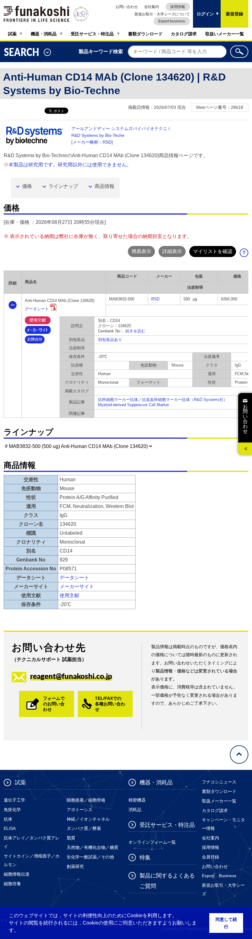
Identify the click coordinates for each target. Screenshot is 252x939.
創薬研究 (75, 866)
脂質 (71, 837)
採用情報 (177, 7)
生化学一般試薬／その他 (90, 856)
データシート (37, 309)
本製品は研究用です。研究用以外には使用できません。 (70, 164)
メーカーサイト (77, 586)
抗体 (8, 819)
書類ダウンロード (145, 33)
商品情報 (104, 186)
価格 (27, 186)
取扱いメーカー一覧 (224, 33)
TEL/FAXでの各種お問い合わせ (110, 704)
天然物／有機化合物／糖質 (92, 847)
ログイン (203, 8)
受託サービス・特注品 (92, 33)
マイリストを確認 (212, 251)
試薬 (12, 33)
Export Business (219, 875)
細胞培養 (12, 883)
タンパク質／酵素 (84, 828)
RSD (155, 299)
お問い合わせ (127, 7)
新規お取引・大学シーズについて (162, 14)
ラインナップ (63, 186)
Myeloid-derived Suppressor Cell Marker (133, 404)
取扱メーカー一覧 (219, 800)
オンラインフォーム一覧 (152, 842)
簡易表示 (141, 251)
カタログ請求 (184, 33)
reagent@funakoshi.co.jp (71, 676)
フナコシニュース (219, 781)
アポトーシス (80, 809)
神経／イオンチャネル (88, 819)
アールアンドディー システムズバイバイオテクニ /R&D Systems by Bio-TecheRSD (120, 135)
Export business (171, 21)
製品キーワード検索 (101, 51)
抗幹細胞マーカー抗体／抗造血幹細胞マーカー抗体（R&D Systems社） (162, 399)
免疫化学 (12, 809)
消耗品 (134, 809)
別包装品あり (110, 339)
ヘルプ (246, 254)
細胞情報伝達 (17, 874)
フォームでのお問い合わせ (54, 704)
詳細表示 (172, 251)
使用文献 (69, 595)
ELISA (10, 828)
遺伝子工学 (14, 800)
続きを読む (135, 331)
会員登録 (210, 856)
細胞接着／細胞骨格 (86, 800)
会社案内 (151, 7)
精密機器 (137, 800)
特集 (145, 857)
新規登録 (234, 13)
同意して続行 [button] (226, 923)
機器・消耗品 (44, 33)
